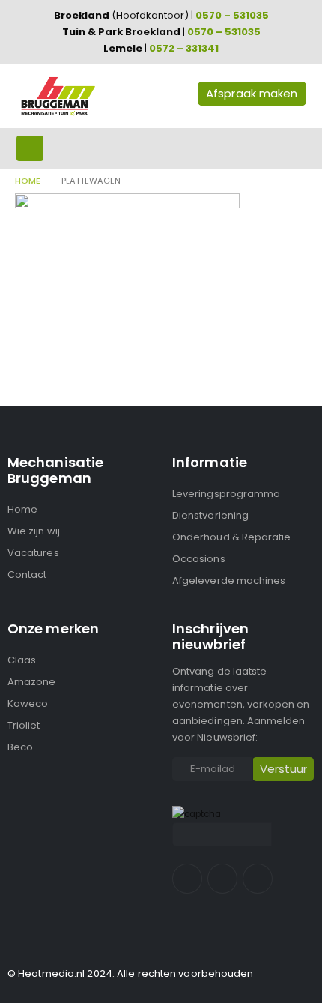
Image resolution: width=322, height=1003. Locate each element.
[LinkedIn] (258, 879)
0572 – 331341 (184, 48)
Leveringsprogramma (226, 494)
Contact (26, 574)
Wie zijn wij (33, 531)
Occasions (198, 559)
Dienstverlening (210, 515)
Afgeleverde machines (228, 580)
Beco (20, 747)
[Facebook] (187, 879)
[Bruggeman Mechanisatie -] (57, 96)
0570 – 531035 (232, 15)
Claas (21, 660)
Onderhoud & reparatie (231, 537)
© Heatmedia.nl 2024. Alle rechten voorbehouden (130, 973)
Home (22, 509)
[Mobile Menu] (29, 148)
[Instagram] (222, 879)
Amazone (31, 682)
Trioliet (23, 725)
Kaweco (27, 703)
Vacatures (33, 553)
